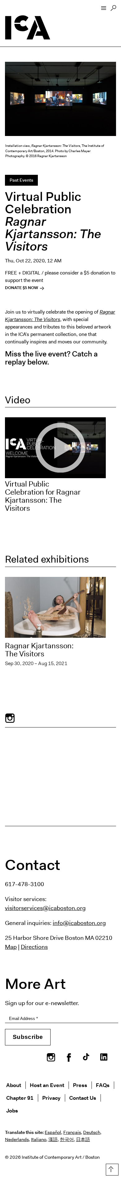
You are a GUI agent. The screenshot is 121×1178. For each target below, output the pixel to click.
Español (53, 1132)
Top (111, 1168)
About (13, 1085)
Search (113, 9)
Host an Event (47, 1085)
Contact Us (82, 1097)
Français (72, 1132)
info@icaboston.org (79, 923)
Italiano (38, 1139)
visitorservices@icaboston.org (45, 908)
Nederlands (17, 1139)
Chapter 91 (20, 1097)
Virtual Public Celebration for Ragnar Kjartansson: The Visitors (43, 496)
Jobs (12, 1110)
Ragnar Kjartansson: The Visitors (39, 650)
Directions (34, 947)
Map (11, 947)
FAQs (103, 1085)
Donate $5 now (22, 287)
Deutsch (91, 1132)
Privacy (51, 1097)
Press (80, 1085)
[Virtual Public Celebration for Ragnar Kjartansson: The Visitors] (60, 447)
